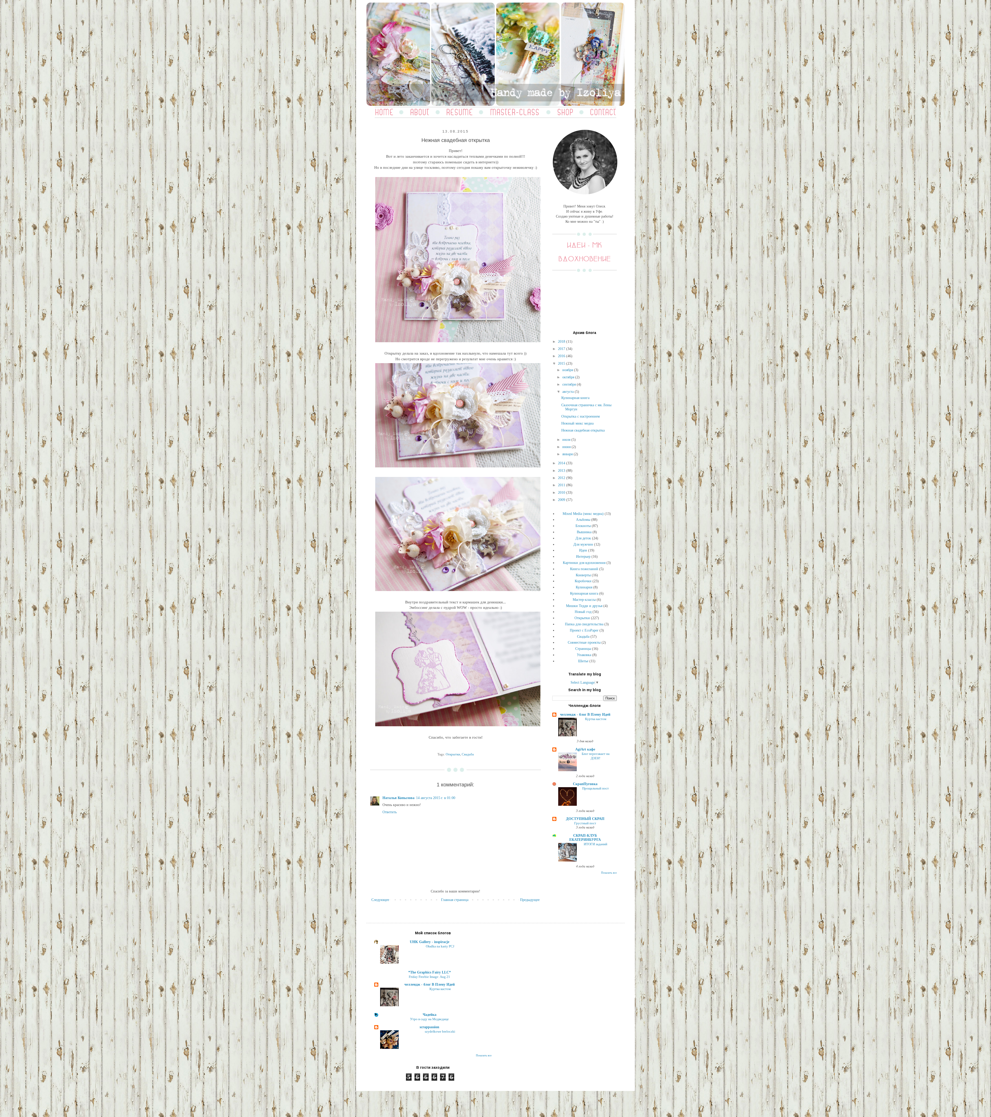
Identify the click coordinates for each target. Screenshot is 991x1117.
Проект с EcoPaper (584, 630)
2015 (562, 363)
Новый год (583, 612)
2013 (562, 471)
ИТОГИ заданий (595, 844)
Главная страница (454, 900)
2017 (562, 349)
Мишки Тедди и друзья (584, 606)
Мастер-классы (584, 600)
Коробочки (583, 581)
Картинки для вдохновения (584, 563)
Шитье (583, 661)
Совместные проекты (584, 642)
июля (566, 440)
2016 (562, 356)
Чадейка (429, 1015)
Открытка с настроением (580, 416)
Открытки (453, 754)
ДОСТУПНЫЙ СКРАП (585, 819)
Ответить (389, 812)
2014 (562, 463)
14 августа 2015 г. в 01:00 (435, 798)
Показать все (609, 872)
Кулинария (584, 587)
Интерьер (583, 556)
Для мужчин (583, 544)
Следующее (380, 900)
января (568, 454)
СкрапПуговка (585, 784)
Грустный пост (585, 823)
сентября (569, 384)
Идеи (583, 550)
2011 (562, 485)
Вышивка (584, 532)
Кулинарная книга (575, 398)
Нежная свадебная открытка (583, 430)
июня (567, 447)
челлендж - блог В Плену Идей (585, 714)
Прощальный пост (595, 788)
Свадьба (468, 754)
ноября (568, 370)
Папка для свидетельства (584, 624)
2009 (562, 500)
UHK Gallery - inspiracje (429, 942)
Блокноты (583, 526)
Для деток (583, 538)
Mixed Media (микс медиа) (583, 514)
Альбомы (583, 520)
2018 (562, 342)
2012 (562, 478)
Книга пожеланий (584, 569)
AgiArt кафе (585, 749)
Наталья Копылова (398, 798)
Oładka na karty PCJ (440, 946)
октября (568, 377)
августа (568, 392)
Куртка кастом (595, 719)
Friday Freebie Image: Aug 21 (429, 977)
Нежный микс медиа (577, 423)
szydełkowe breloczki (440, 1031)
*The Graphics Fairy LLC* (429, 972)
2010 (562, 492)
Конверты (583, 575)
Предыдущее (530, 900)
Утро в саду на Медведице (429, 1019)
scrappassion (429, 1027)
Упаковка (584, 655)
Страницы (583, 649)
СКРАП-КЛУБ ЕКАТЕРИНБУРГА (585, 838)
